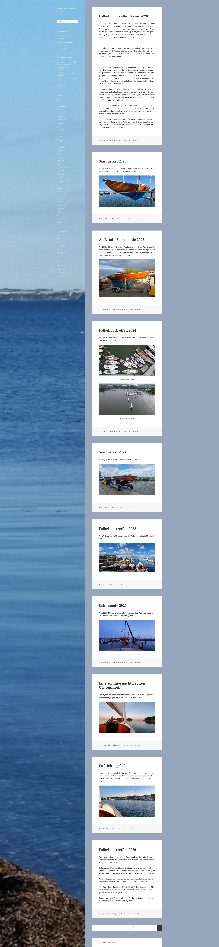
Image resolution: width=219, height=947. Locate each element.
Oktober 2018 (61, 147)
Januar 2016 (60, 191)
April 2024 (60, 113)
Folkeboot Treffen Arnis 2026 (66, 35)
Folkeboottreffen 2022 (117, 528)
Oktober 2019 (61, 133)
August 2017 (61, 161)
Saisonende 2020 (113, 605)
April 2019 (60, 144)
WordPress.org (61, 276)
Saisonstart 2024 (62, 49)
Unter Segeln (61, 246)
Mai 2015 (59, 215)
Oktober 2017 (61, 157)
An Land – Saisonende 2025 (65, 42)
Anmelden (60, 266)
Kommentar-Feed (62, 272)
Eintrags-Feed (61, 269)
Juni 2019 (60, 140)
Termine (59, 242)
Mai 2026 (59, 99)
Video (58, 249)
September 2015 (62, 205)
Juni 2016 (60, 181)
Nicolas (59, 78)
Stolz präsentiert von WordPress (109, 942)
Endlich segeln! (112, 765)
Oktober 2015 (61, 202)
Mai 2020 (59, 126)
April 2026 (60, 103)
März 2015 (60, 222)
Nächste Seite (159, 928)
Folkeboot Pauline (67, 8)
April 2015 (60, 219)
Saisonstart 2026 (62, 39)
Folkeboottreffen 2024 (64, 45)
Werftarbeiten (61, 252)
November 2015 (62, 198)
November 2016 (62, 167)
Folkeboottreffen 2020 (117, 849)
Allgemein (60, 235)
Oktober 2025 (61, 106)
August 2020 (61, 123)
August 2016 (61, 174)
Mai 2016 (59, 185)
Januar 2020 (60, 130)
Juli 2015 (59, 212)
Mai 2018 (59, 154)
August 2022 (61, 116)
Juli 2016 (59, 178)
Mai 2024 (59, 109)
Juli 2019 (59, 137)
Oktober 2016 (61, 171)
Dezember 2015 (62, 195)
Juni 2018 (60, 150)
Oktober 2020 (61, 120)
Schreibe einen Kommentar (129, 140)
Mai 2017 (59, 164)
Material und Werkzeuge (65, 239)
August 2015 (61, 208)
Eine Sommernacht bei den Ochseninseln (122, 685)
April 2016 (60, 188)
